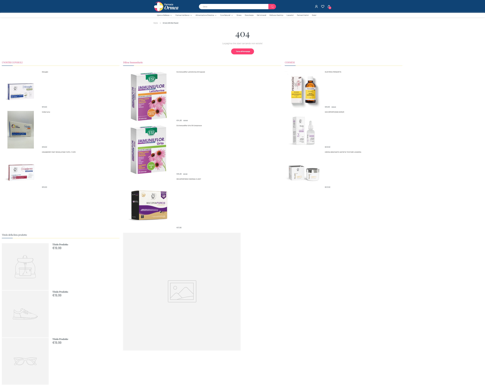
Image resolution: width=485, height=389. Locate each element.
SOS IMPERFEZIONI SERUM (334, 112)
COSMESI (290, 62)
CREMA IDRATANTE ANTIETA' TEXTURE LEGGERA (343, 152)
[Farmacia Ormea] (166, 6)
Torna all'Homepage (243, 51)
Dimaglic (45, 72)
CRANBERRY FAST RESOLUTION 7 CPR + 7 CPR (59, 152)
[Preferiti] (322, 6)
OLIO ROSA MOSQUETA (333, 72)
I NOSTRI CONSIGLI (12, 62)
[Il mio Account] (316, 6)
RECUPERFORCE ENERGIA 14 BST (189, 179)
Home (155, 23)
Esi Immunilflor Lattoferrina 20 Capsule (191, 72)
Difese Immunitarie (133, 62)
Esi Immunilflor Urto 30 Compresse (189, 125)
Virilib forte (46, 112)
